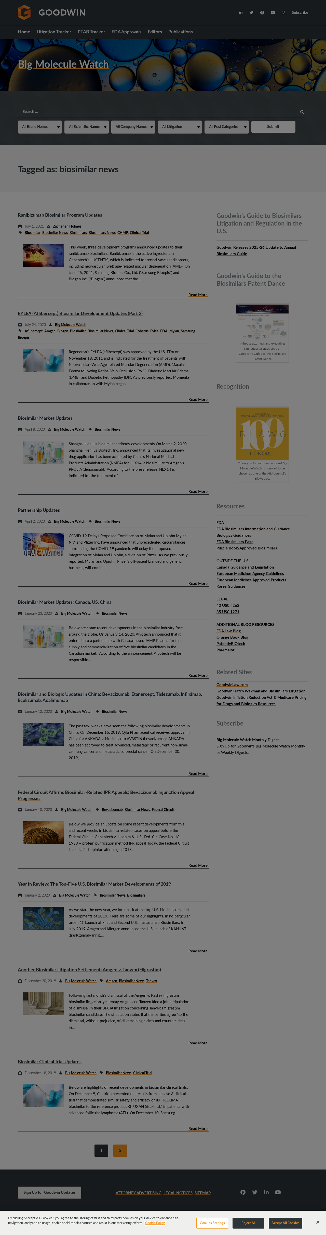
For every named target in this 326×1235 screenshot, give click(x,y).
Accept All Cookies (285, 1223)
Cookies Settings (212, 1223)
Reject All (248, 1223)
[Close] (317, 1222)
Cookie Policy (155, 1223)
